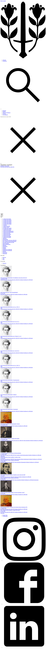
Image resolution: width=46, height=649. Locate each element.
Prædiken (4, 248)
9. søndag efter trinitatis (7, 237)
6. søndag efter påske (6, 235)
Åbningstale (5, 253)
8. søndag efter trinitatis (7, 236)
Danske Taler (5, 515)
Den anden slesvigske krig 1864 (8, 242)
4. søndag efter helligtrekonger (8, 231)
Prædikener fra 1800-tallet (7, 249)
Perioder (4, 111)
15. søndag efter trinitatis (7, 222)
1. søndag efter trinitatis (7, 218)
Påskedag (4, 251)
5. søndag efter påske (6, 233)
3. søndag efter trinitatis (7, 230)
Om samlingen (5, 114)
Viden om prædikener (6, 112)
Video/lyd (4, 263)
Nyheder (4, 113)
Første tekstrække (6, 243)
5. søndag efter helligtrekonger (8, 232)
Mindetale (4, 245)
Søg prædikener (3, 164)
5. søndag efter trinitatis (7, 234)
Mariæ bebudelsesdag (6, 244)
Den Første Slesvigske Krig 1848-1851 (10, 240)
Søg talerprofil (9, 164)
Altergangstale (5, 239)
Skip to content (3, 0)
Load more (2, 513)
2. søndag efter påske (6, 226)
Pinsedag (4, 247)
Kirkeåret (4, 110)
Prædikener (2, 165)
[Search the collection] (23, 107)
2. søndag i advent (6, 227)
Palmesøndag (5, 246)
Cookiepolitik (5, 516)
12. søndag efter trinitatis (7, 219)
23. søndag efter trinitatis (7, 228)
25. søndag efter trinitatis (7, 229)
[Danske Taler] (23, 58)
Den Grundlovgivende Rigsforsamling (9, 241)
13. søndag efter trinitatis (7, 220)
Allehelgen (5, 238)
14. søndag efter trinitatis (7, 221)
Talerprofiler (7, 165)
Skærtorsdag (5, 252)
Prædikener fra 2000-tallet (7, 250)
